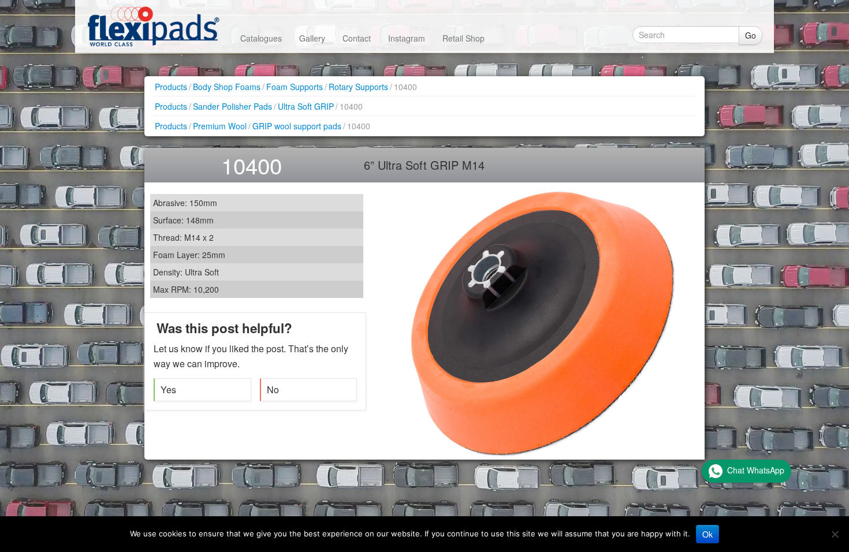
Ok (707, 534)
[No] (834, 534)
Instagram (406, 38)
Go (750, 35)
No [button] (273, 389)
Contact (356, 38)
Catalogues (261, 38)
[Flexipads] (153, 26)
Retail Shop (463, 38)
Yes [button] (168, 389)
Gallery (312, 38)
